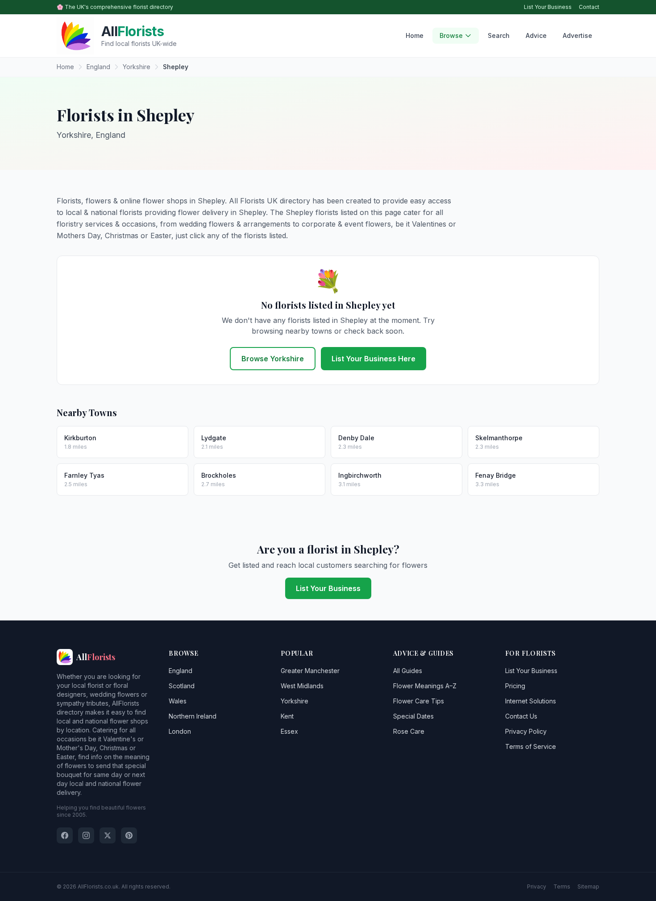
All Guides (407, 670)
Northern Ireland (192, 716)
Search (499, 35)
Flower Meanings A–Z (425, 686)
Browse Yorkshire (272, 358)
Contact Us (521, 716)
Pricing (515, 686)
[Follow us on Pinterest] (129, 835)
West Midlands (302, 686)
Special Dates (413, 716)
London (180, 731)
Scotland (182, 686)
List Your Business (548, 7)
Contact (589, 7)
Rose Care (408, 731)
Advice (536, 35)
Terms (561, 886)
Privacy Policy (526, 731)
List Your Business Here (373, 358)
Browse (451, 35)
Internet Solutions (530, 701)
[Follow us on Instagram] (86, 835)
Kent (287, 716)
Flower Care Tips (418, 701)
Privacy (536, 886)
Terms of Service (530, 746)
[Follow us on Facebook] (65, 835)
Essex (289, 731)
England (180, 670)
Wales (178, 701)
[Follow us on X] (108, 835)
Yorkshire (294, 701)
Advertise (577, 35)
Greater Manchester (310, 670)
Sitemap (588, 886)
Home (414, 35)
